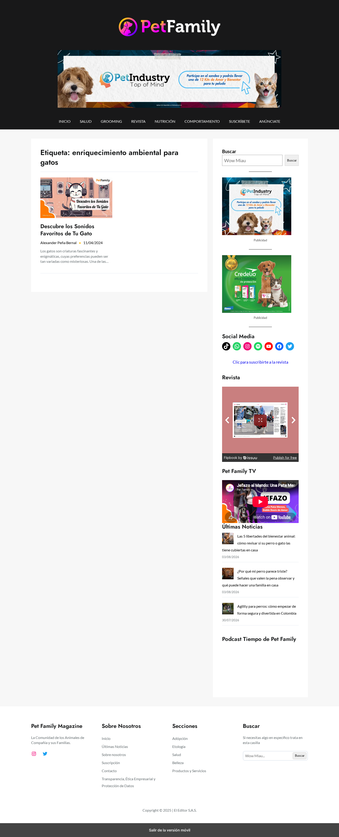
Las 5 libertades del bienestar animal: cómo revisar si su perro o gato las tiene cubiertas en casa (258, 543)
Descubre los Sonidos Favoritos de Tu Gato (67, 230)
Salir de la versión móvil (169, 830)
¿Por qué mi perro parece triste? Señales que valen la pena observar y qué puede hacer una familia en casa (258, 578)
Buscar (229, 151)
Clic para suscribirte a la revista (260, 362)
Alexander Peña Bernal (58, 242)
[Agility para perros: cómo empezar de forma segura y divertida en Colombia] (228, 609)
